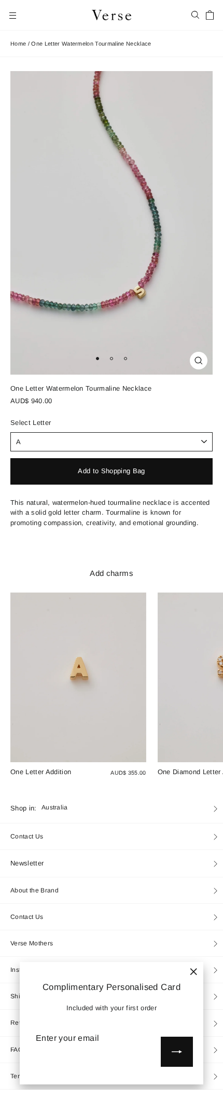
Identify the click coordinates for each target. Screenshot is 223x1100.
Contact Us (26, 836)
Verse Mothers (31, 943)
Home (18, 43)
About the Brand (34, 890)
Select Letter (30, 423)
